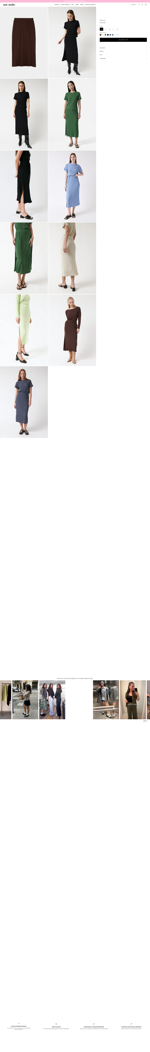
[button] (14, 699)
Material (101, 51)
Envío (101, 54)
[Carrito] (146, 4)
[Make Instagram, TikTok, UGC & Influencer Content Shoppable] (145, 721)
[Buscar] (139, 4)
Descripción (102, 47)
